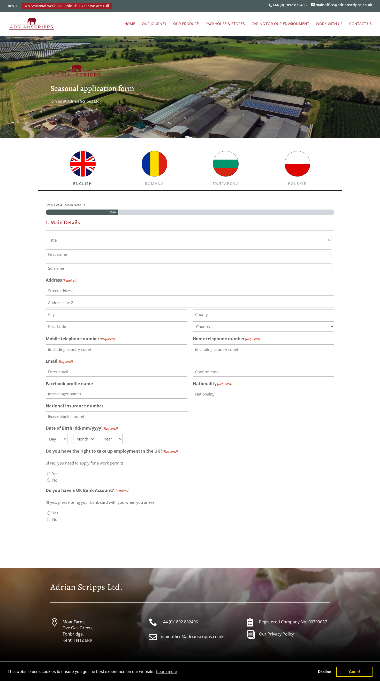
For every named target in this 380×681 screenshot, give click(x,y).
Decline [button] (324, 672)
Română (154, 183)
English (82, 183)
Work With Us (329, 24)
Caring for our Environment (280, 24)
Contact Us (360, 24)
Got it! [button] (354, 672)
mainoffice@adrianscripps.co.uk (192, 636)
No (54, 480)
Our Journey (154, 24)
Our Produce (186, 24)
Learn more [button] (166, 671)
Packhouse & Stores (225, 24)
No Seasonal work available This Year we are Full (67, 6)
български (225, 183)
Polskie (297, 183)
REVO (12, 6)
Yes (55, 473)
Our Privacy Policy (276, 634)
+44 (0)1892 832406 (179, 622)
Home (129, 24)
